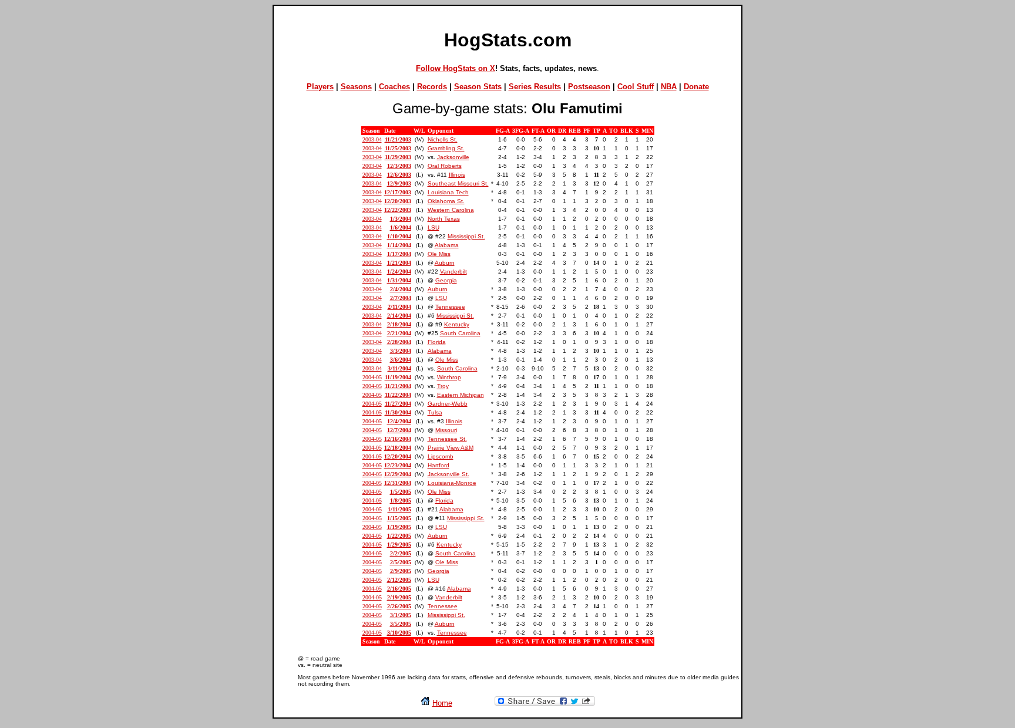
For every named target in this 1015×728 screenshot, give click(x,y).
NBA (669, 86)
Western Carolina (451, 210)
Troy (443, 386)
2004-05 (372, 377)
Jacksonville (453, 157)
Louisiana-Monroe (452, 483)
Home (442, 703)
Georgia (446, 280)
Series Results (535, 86)
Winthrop (449, 377)
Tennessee (450, 307)
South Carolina (460, 333)
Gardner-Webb (448, 403)
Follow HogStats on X (455, 68)
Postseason (589, 86)
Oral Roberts (445, 166)
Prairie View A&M (450, 447)
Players (320, 86)
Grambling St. (446, 148)
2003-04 (372, 139)
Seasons (356, 86)
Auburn (445, 262)
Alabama (447, 245)
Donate (696, 86)
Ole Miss (439, 254)
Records (432, 86)
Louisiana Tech (448, 192)
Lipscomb (440, 456)
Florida (437, 342)
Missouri (446, 430)
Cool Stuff (635, 86)
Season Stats (478, 86)
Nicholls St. (443, 139)
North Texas (444, 218)
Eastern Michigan (460, 395)
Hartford (438, 465)
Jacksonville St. (448, 474)
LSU (433, 227)
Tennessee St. (447, 439)
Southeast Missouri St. (458, 183)
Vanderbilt (453, 271)
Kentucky (456, 324)
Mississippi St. (466, 236)
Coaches (394, 86)
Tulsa (435, 412)
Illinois (457, 174)
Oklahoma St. (446, 201)
